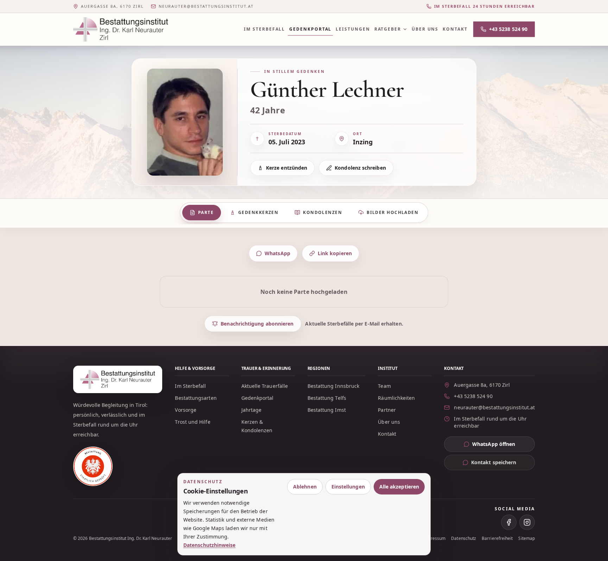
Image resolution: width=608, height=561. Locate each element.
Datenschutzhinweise (209, 545)
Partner (387, 409)
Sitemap (526, 538)
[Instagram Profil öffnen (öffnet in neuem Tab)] (527, 522)
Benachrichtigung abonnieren (257, 323)
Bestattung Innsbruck (334, 386)
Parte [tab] (206, 212)
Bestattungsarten (195, 398)
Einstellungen (348, 486)
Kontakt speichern (493, 462)
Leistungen (353, 29)
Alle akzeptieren (399, 486)
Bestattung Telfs (327, 398)
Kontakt (455, 29)
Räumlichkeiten (396, 398)
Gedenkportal (310, 29)
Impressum (434, 538)
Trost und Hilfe (192, 421)
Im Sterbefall (264, 29)
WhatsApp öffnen (503, 446)
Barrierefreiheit (497, 538)
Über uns (425, 29)
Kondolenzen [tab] (322, 212)
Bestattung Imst (327, 409)
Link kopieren (335, 253)
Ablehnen (305, 486)
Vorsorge (185, 409)
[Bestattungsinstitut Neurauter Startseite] (120, 29)
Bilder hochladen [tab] (392, 212)
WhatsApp (277, 253)
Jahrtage (251, 409)
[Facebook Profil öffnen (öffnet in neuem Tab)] (509, 522)
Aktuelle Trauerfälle (264, 386)
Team (384, 386)
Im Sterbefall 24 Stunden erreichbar (484, 6)
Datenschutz (463, 538)
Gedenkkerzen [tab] (258, 212)
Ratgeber (387, 29)
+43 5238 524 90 (508, 29)
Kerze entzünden (286, 167)
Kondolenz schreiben (360, 167)
